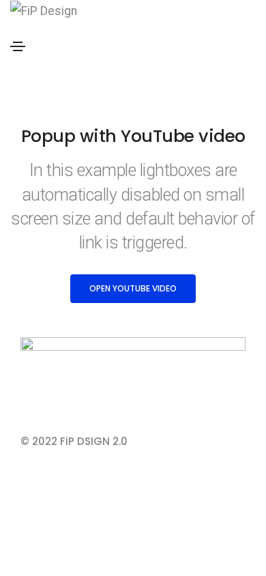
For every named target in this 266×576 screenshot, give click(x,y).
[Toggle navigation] (17, 46)
